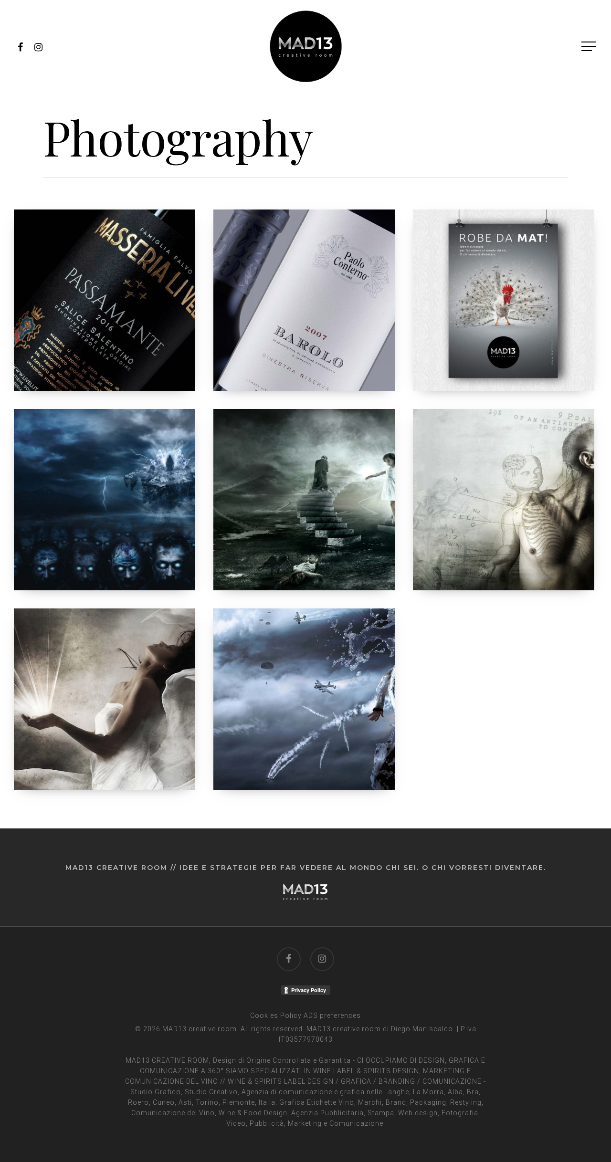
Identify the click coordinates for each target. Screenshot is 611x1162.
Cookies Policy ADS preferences (305, 1015)
